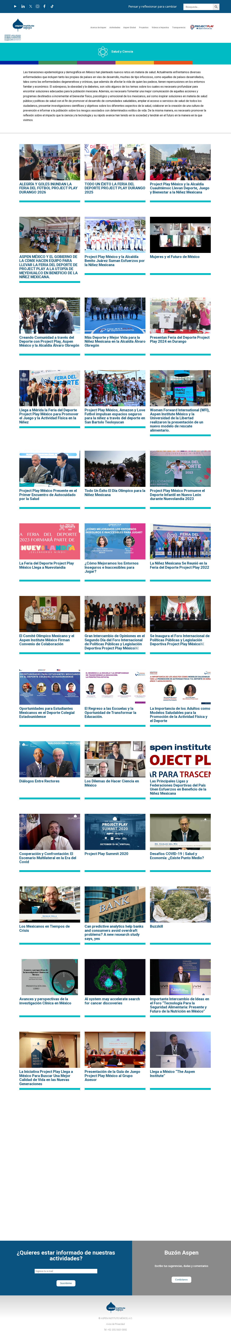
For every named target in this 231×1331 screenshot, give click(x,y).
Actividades (115, 27)
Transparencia (178, 27)
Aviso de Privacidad (115, 1324)
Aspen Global (129, 27)
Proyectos (143, 27)
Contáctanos (181, 1279)
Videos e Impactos (160, 27)
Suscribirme (66, 1283)
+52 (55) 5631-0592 (117, 1329)
